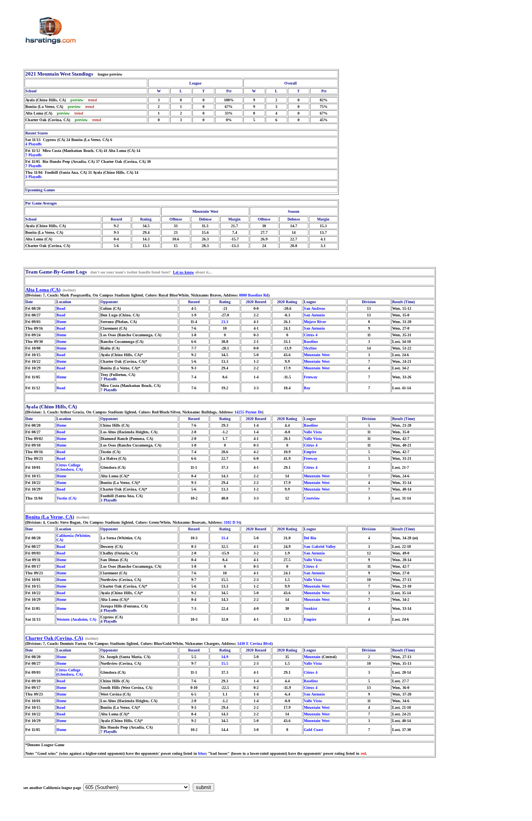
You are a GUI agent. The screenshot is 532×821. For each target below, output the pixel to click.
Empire (310, 452)
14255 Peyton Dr (248, 412)
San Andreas (314, 308)
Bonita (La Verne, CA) (49, 517)
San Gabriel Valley (320, 546)
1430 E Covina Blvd (254, 643)
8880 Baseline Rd (253, 295)
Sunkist (310, 608)
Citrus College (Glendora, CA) (69, 467)
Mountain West (316, 355)
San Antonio (314, 315)
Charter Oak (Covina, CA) (54, 638)
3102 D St (232, 522)
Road (60, 308)
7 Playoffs (33, 155)
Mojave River (315, 322)
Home (61, 322)
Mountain (312, 657)
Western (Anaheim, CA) (76, 619)
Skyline (310, 348)
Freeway (310, 377)
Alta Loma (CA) (42, 290)
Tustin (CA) (66, 498)
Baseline (311, 341)
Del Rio (310, 538)
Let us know (183, 272)
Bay (307, 388)
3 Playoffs (33, 177)
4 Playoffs (33, 144)
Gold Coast (313, 729)
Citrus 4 (310, 335)
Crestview (312, 498)
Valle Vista (313, 432)
